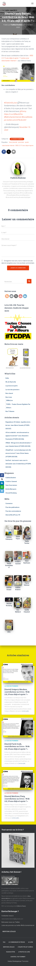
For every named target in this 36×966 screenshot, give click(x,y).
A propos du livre (24, 952)
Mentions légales (9, 931)
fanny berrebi (13, 142)
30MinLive (9, 400)
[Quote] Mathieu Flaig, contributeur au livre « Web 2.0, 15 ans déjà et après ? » (17, 798)
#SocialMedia (27, 117)
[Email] (2, 491)
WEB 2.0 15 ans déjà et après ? (17, 58)
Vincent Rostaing (11, 493)
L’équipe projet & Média (25, 947)
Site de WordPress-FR (13, 515)
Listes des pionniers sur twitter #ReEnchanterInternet (18, 925)
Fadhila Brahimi (11, 477)
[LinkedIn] (2, 483)
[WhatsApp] (2, 487)
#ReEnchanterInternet (12, 117)
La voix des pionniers (17, 138)
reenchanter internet (8, 145)
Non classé (9, 393)
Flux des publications (12, 507)
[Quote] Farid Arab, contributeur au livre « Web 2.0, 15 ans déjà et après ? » (17, 746)
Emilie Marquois (11, 489)
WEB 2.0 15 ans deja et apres (24, 145)
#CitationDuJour (10, 103)
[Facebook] (2, 475)
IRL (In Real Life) (11, 382)
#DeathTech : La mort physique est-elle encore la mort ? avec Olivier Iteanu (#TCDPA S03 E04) (18, 453)
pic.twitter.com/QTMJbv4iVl (15, 120)
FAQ (4, 942)
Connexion (9, 503)
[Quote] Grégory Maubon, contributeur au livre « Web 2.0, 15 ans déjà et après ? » (17, 691)
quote (27, 142)
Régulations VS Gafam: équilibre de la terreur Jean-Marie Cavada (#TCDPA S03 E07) (18, 425)
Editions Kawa (21, 906)
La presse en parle (12, 386)
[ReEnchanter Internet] (5, 3)
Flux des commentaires (13, 511)
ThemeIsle (25, 961)
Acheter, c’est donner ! (18, 956)
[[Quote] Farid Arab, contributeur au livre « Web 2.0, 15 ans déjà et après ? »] (18, 727)
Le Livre (30, 942)
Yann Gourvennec (11, 485)
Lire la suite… (26, 711)
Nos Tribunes (10, 411)
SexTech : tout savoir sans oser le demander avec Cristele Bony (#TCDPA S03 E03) (18, 464)
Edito (7, 378)
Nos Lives (9, 397)
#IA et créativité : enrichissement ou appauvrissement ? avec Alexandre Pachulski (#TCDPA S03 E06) (17, 436)
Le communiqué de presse (17, 942)
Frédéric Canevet (11, 481)
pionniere (21, 142)
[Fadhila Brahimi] (18, 168)
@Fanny (23, 111)
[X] (2, 479)
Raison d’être (10, 952)
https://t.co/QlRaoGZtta (13, 114)
